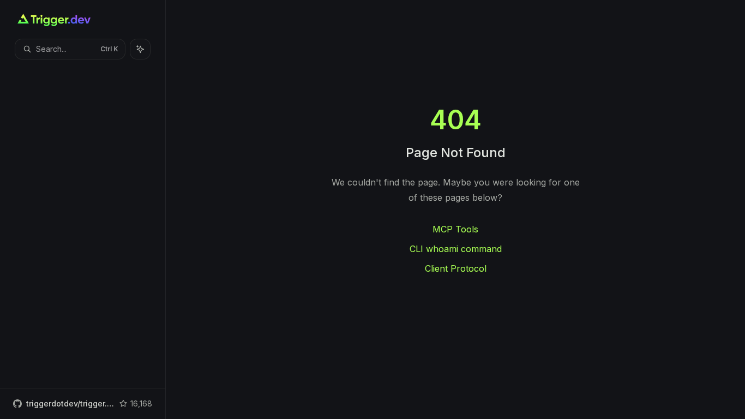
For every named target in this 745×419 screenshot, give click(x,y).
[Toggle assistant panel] (140, 49)
